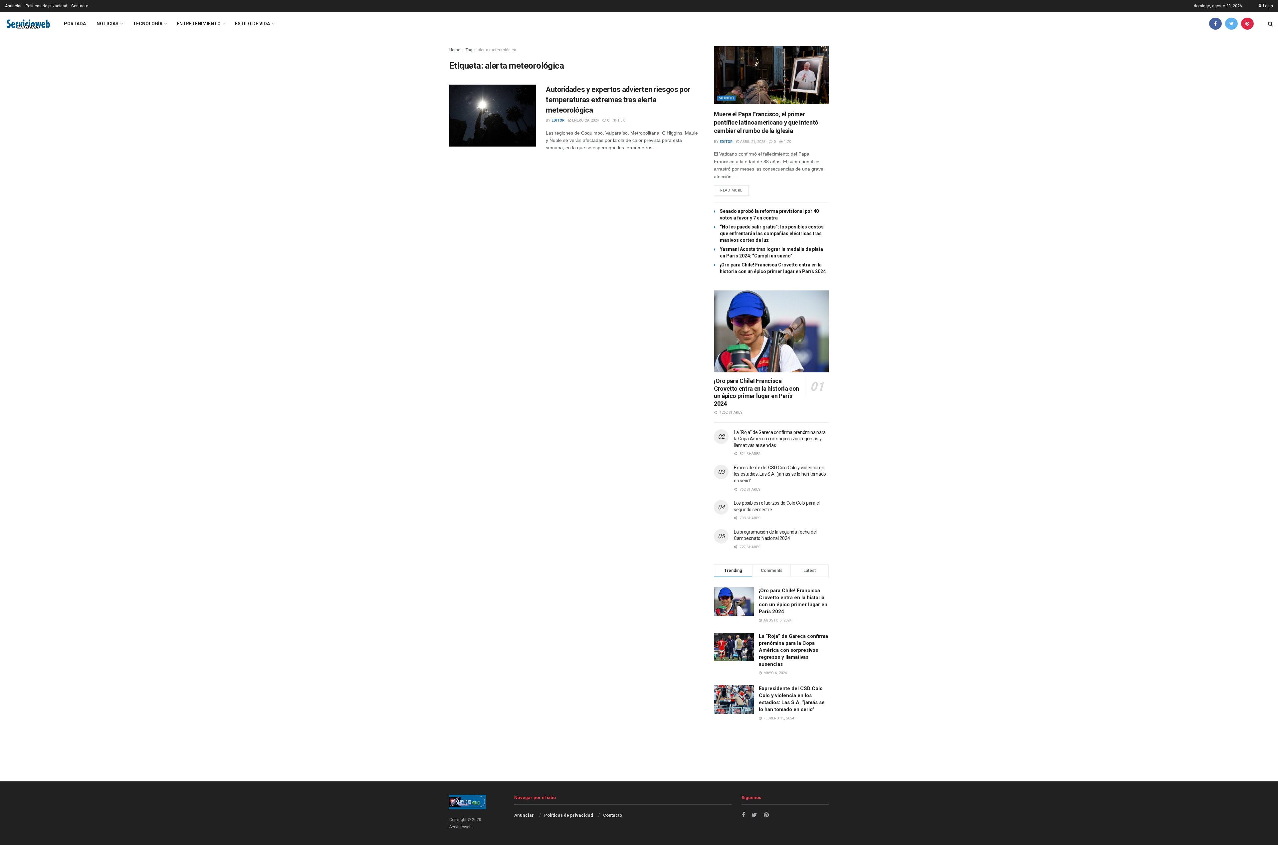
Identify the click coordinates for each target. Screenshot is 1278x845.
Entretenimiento (199, 23)
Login (1267, 6)
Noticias (107, 23)
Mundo (726, 98)
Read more (731, 190)
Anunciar (13, 6)
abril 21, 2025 (752, 142)
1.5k (620, 120)
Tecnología (147, 23)
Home (454, 50)
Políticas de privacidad (46, 6)
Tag (469, 50)
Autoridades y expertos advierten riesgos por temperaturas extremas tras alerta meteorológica (618, 99)
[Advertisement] (639, 764)
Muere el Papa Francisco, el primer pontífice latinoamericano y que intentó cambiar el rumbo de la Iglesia (766, 122)
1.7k (787, 142)
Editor (557, 120)
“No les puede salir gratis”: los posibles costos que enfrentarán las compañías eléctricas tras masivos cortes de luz (772, 233)
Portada (75, 23)
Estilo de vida (252, 23)
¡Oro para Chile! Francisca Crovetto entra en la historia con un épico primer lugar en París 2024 (756, 392)
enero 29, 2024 (585, 120)
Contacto (79, 6)
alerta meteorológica (497, 50)
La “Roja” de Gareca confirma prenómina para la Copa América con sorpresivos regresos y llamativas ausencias (780, 439)
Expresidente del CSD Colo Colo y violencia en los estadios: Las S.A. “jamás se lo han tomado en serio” (780, 474)
